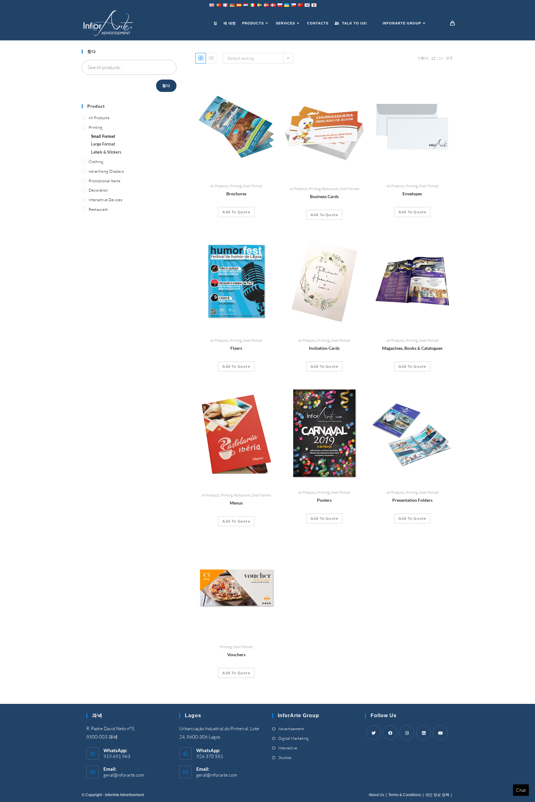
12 (433, 58)
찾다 (166, 85)
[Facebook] (390, 732)
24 (440, 58)
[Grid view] (200, 58)
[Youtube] (440, 732)
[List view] (211, 58)
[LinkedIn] (423, 732)
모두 (449, 58)
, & (412, 348)
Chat (521, 790)
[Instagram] (406, 732)
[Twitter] (373, 732)
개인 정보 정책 (437, 795)
